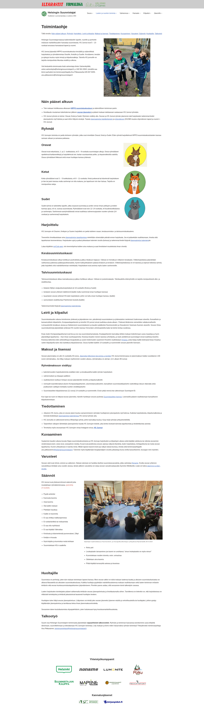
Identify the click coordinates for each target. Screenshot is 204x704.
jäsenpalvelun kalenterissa (69, 416)
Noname (135, 463)
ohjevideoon (119, 119)
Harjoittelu (77, 34)
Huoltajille (150, 34)
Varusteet (134, 34)
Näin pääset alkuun (58, 34)
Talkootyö (158, 34)
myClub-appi (58, 246)
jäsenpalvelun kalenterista (71, 306)
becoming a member (103, 356)
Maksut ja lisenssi (101, 34)
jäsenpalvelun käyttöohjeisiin (102, 119)
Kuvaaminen (125, 34)
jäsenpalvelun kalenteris (140, 240)
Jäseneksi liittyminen (88, 356)
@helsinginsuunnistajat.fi (63, 450)
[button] (92, 13)
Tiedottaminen (114, 34)
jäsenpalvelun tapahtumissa (76, 237)
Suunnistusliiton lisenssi (113, 397)
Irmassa (125, 340)
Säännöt (142, 34)
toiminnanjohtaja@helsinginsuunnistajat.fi (70, 628)
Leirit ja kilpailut (88, 34)
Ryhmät (70, 34)
